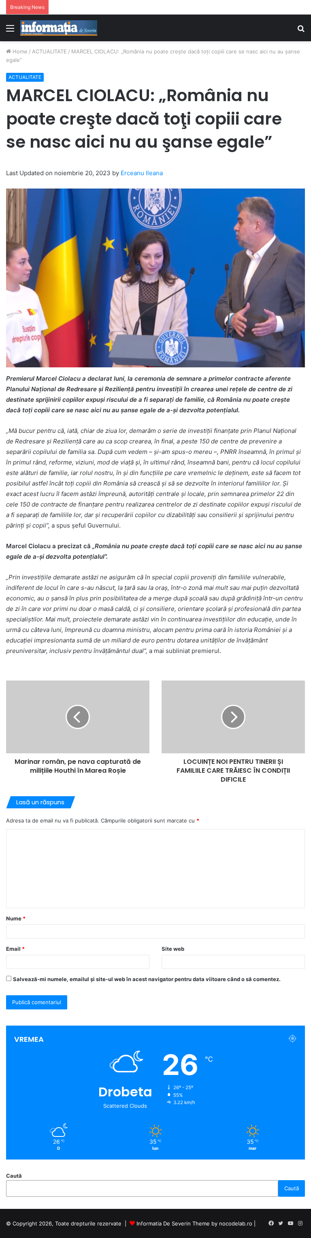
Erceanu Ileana (142, 173)
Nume (16, 918)
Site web (173, 948)
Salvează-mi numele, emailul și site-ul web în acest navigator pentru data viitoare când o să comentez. (147, 979)
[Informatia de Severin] (58, 28)
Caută (14, 1175)
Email (15, 948)
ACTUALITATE (49, 51)
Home (19, 51)
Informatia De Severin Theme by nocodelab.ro (194, 1223)
